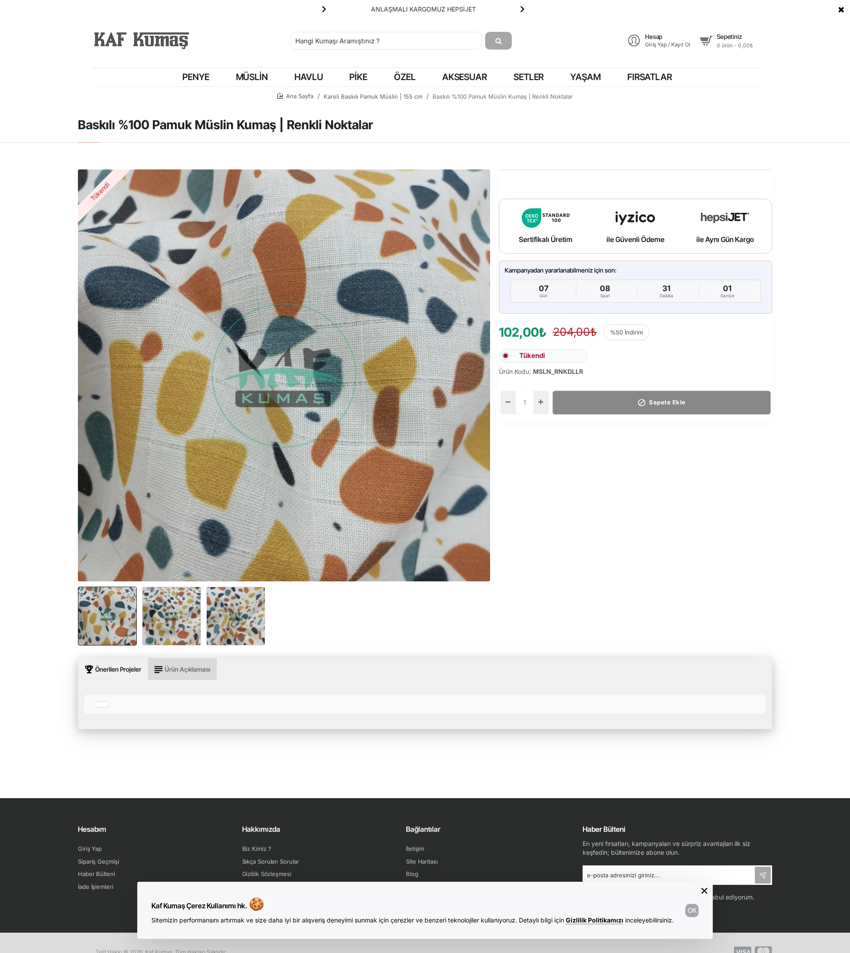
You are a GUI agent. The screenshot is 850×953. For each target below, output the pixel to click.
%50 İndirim (626, 332)
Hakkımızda (261, 829)
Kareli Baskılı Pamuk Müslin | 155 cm (373, 96)
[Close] (841, 9)
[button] (324, 8)
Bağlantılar (423, 829)
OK (692, 910)
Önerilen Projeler (118, 669)
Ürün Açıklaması (187, 669)
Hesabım (92, 829)
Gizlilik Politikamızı (594, 920)
